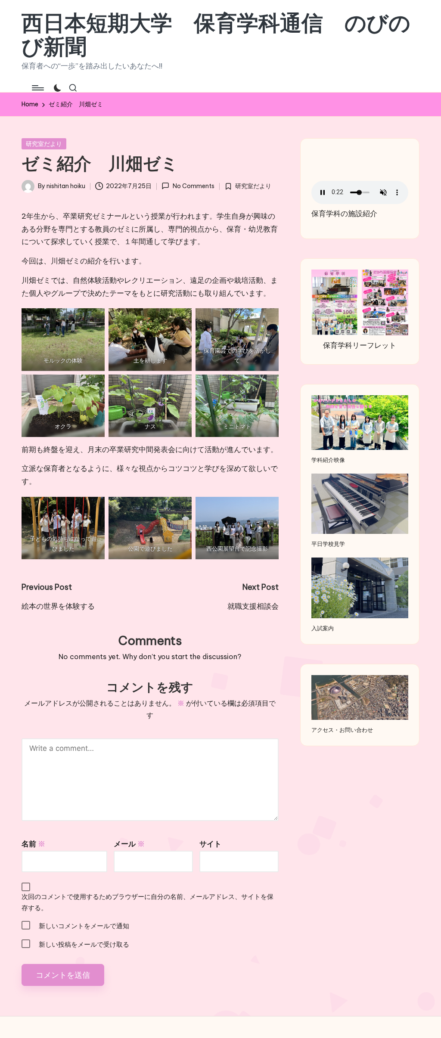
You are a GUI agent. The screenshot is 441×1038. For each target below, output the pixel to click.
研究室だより (44, 144)
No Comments (193, 186)
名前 (33, 844)
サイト (210, 844)
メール (129, 844)
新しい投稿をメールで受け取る (84, 944)
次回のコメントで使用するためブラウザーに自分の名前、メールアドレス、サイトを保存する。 (147, 902)
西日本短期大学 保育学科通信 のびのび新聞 (216, 34)
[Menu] (37, 88)
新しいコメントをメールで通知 (84, 926)
